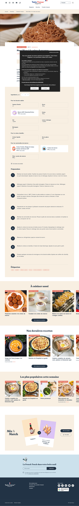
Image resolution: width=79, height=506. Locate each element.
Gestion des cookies (9, 502)
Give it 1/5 (32, 47)
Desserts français (20, 11)
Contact (31, 488)
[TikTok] (20, 2)
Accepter (45, 88)
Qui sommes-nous (33, 483)
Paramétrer (34, 88)
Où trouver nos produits (18, 163)
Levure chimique (46, 120)
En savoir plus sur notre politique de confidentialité (32, 82)
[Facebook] (6, 2)
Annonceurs (32, 486)
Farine (43, 112)
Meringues (15, 127)
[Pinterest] (13, 2)
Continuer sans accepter (54, 52)
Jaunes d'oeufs (16, 104)
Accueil (6, 11)
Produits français (46, 7)
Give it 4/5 (35, 47)
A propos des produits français (36, 484)
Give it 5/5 (37, 47)
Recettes (38, 7)
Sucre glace (45, 137)
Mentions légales (17, 502)
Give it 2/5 (33, 47)
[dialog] (40, 71)
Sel (13, 120)
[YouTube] (16, 2)
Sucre (43, 104)
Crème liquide (16, 137)
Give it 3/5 (34, 47)
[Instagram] (9, 2)
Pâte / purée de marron (19, 156)
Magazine (31, 7)
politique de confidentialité (33, 473)
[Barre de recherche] (73, 2)
